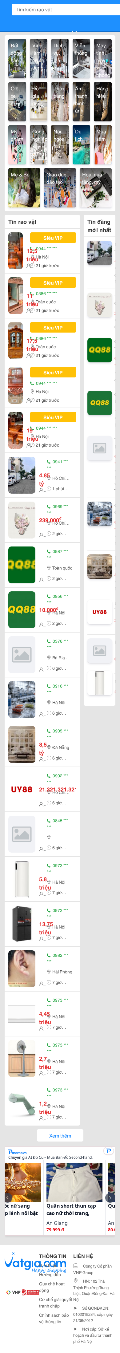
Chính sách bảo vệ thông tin (54, 1318)
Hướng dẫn (50, 1274)
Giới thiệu (48, 1265)
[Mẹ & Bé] (24, 186)
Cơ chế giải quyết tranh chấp (55, 1302)
